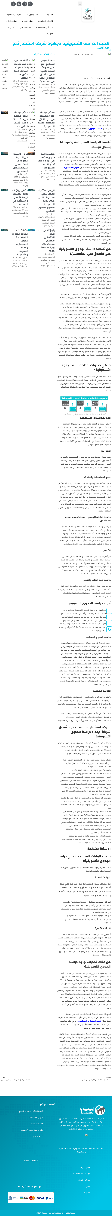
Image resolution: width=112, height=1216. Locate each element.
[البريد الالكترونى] (30, 4)
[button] (80, 4)
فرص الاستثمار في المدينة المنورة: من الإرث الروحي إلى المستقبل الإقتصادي (20, 162)
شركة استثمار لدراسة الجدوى (89, 1021)
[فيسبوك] (13, 4)
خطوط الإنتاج (11, 21)
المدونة (11, 27)
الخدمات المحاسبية (45, 21)
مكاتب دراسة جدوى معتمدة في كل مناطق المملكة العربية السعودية (46, 119)
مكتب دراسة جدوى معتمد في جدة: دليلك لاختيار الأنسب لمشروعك (20, 119)
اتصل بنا (50, 34)
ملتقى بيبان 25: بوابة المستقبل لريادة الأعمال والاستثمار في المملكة (20, 197)
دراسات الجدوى (35, 15)
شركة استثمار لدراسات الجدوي (30, 1111)
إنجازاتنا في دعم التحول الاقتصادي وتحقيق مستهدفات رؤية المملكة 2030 (46, 240)
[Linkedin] (30, 1176)
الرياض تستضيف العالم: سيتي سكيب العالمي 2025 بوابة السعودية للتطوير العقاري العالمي (46, 200)
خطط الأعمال (27, 21)
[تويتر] (19, 4)
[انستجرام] (24, 4)
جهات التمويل (25, 27)
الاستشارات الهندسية (44, 27)
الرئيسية (50, 15)
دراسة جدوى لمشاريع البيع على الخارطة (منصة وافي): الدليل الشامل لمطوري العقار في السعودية (47, 71)
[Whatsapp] (48, 1170)
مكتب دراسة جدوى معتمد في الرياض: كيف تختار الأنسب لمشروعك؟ (46, 161)
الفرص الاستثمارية (14, 15)
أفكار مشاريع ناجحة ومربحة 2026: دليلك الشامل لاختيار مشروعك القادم (20, 69)
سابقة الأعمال (84, 1180)
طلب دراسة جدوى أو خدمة (32, 1130)
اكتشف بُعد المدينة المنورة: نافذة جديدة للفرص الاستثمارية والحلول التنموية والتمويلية (20, 242)
